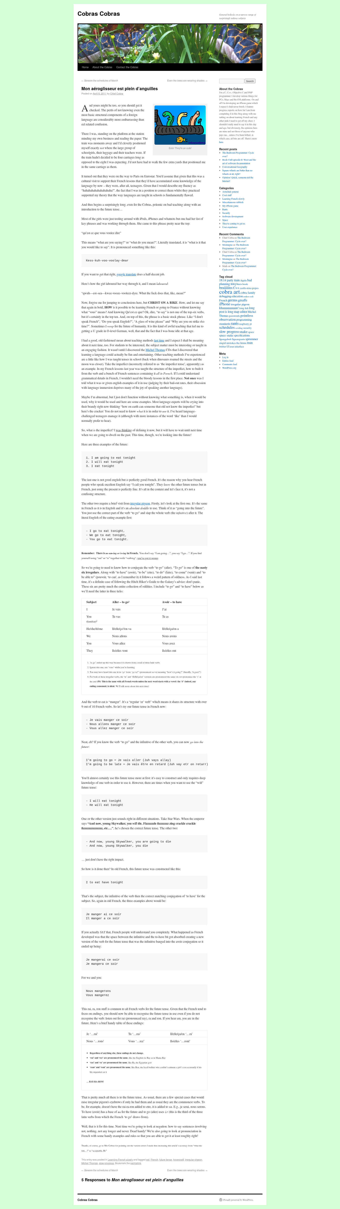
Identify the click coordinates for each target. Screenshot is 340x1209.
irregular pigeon (140, 503)
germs (232, 300)
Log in (225, 357)
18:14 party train (229, 280)
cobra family (247, 292)
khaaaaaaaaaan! (229, 308)
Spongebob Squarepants (232, 339)
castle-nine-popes (249, 288)
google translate (126, 274)
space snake (226, 335)
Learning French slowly (120, 1159)
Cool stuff (227, 195)
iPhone (224, 303)
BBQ (233, 284)
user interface (237, 346)
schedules (227, 327)
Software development (232, 216)
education (237, 296)
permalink (135, 1163)
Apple (243, 280)
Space (225, 219)
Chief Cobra (116, 93)
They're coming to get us (233, 223)
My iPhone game (230, 205)
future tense (165, 1159)
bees (239, 284)
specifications (242, 335)
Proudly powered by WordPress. (238, 1199)
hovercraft (178, 1159)
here (221, 141)
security (247, 328)
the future (241, 343)
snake (243, 331)
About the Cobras (102, 67)
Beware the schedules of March (99, 80)
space (251, 332)
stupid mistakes (227, 343)
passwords (234, 316)
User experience (229, 227)
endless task (248, 296)
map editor (240, 311)
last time (159, 340)
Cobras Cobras (99, 13)
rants (235, 323)
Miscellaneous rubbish (232, 202)
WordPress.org (229, 367)
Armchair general (230, 191)
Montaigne (227, 244)
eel (148, 1159)
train (250, 343)
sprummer (252, 339)
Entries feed (227, 360)
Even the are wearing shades (187, 80)
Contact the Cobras (127, 67)
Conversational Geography (234, 166)
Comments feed (229, 364)
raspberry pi (245, 324)
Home (85, 67)
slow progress (106, 1163)
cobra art (229, 291)
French (154, 1159)
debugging (225, 296)
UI (228, 346)
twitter (222, 346)
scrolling (239, 328)
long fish (244, 308)
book (245, 284)
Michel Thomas (155, 350)
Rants (225, 209)
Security (226, 212)
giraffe (242, 300)
